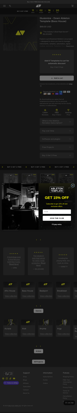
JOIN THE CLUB (57, 218)
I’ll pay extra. (57, 224)
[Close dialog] (72, 185)
